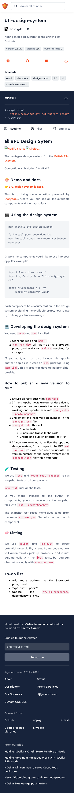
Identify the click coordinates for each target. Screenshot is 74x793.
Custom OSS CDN (16, 702)
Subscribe (37, 657)
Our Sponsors (13, 694)
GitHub (9, 720)
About (8, 679)
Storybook (11, 199)
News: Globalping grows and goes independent (35, 777)
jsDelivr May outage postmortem (26, 783)
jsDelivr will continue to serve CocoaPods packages (31, 769)
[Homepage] (8, 60)
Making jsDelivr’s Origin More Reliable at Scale (35, 751)
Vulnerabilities (53, 48)
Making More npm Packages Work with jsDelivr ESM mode (35, 759)
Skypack (38, 727)
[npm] (46, 60)
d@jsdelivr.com (47, 694)
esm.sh (65, 720)
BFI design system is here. (26, 186)
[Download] (66, 60)
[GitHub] (27, 60)
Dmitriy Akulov (30, 628)
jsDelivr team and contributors (43, 624)
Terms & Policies (47, 686)
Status (41, 679)
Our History (12, 686)
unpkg (37, 720)
